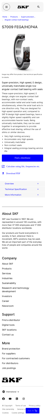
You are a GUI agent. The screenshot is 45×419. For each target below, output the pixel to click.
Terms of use (20, 405)
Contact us (8, 334)
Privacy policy (34, 405)
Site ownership (8, 409)
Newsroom (8, 306)
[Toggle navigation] (6, 7)
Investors (7, 296)
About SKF (7, 263)
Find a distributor (22, 158)
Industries (7, 278)
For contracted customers (16, 358)
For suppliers (9, 353)
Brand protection (11, 348)
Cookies (5, 413)
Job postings (9, 368)
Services (6, 273)
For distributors (10, 363)
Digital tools (8, 325)
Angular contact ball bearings (17, 20)
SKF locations (9, 329)
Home (4, 17)
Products (14, 17)
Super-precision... (28, 17)
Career (5, 301)
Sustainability (9, 283)
